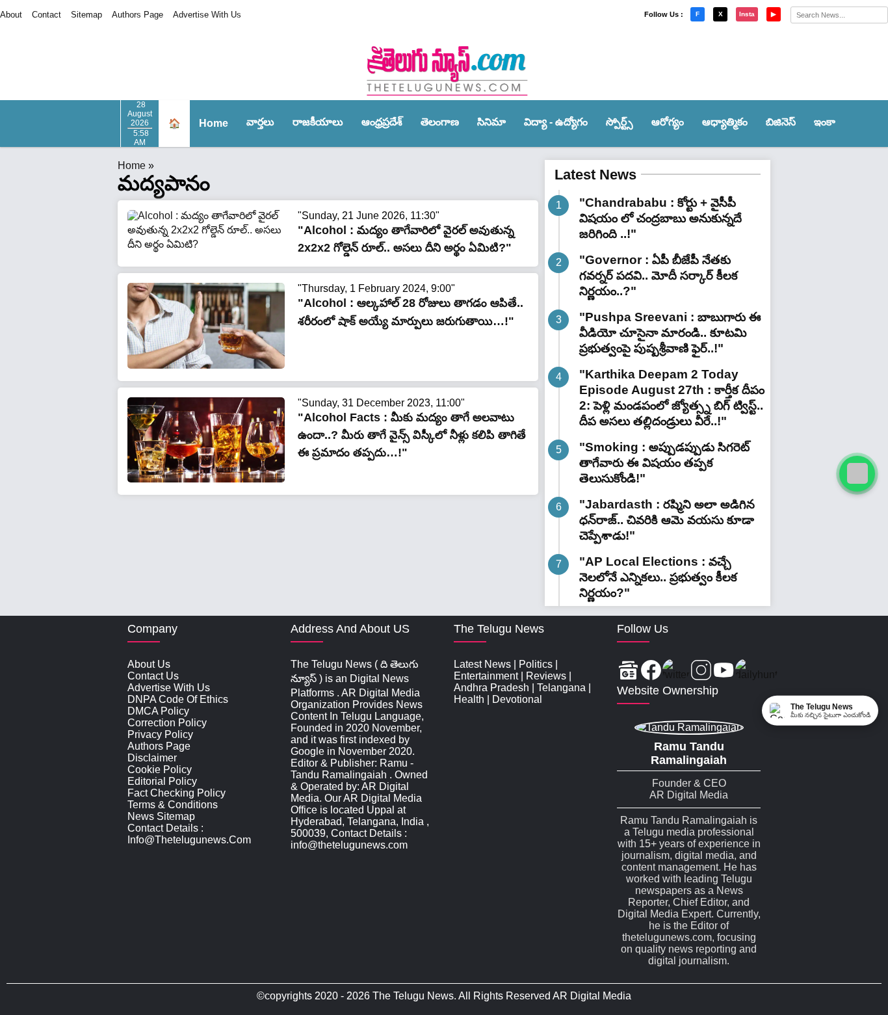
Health (469, 699)
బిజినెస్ (781, 121)
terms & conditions (172, 804)
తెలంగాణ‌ (440, 121)
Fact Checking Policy (176, 792)
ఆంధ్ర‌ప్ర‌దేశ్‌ (381, 121)
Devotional (517, 699)
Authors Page (137, 15)
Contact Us (153, 675)
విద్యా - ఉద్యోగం (556, 121)
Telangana (561, 687)
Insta (747, 14)
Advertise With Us (207, 15)
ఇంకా (824, 121)
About (11, 15)
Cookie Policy (159, 769)
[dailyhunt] (756, 671)
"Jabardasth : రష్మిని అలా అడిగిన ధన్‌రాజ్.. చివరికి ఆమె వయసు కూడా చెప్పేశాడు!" (667, 519)
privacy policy (160, 734)
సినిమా (491, 121)
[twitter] (676, 671)
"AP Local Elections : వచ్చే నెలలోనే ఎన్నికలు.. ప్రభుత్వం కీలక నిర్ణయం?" (658, 577)
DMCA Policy (158, 711)
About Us (148, 664)
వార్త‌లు (260, 121)
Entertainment (486, 675)
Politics (536, 664)
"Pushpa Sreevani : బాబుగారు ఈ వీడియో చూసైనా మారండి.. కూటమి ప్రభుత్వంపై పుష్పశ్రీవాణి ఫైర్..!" (670, 332)
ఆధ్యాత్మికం (725, 121)
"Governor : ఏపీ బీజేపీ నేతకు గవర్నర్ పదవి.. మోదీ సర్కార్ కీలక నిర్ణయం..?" (658, 275)
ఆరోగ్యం (667, 121)
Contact (46, 15)
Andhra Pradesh (491, 687)
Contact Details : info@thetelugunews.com (189, 834)
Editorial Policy (162, 781)
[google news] (628, 671)
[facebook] (651, 671)
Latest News (595, 174)
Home (213, 123)
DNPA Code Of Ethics (177, 699)
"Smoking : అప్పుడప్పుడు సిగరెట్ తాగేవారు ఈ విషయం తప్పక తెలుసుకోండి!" (664, 462)
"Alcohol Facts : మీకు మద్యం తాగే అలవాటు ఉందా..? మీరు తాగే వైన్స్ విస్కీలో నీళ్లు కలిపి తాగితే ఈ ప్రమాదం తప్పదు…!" (412, 435)
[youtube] (723, 671)
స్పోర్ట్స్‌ (619, 121)
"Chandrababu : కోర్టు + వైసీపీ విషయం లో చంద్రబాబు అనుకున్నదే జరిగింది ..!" (660, 218)
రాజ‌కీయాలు (318, 121)
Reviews (546, 675)
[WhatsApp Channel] (857, 474)
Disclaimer (152, 757)
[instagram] (701, 671)
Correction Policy (167, 722)
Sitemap (86, 15)
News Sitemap (161, 816)
